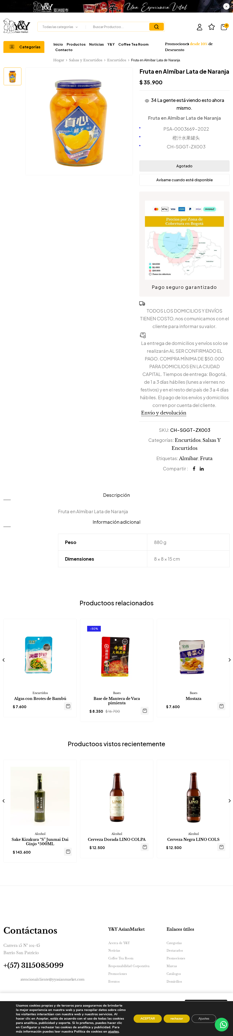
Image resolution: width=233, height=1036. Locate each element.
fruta (206, 458)
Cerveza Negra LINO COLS (193, 839)
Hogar (58, 60)
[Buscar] (156, 27)
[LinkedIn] (202, 468)
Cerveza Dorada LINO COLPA (117, 839)
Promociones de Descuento (189, 47)
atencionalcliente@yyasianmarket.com (52, 979)
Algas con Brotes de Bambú (40, 699)
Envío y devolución (163, 413)
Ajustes (203, 1018)
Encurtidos (116, 60)
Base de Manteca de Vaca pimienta (117, 701)
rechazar (176, 1018)
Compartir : (175, 468)
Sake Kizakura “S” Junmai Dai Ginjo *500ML (40, 841)
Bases (117, 693)
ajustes (113, 1031)
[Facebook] (194, 468)
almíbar (188, 458)
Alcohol (40, 834)
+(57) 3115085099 (33, 965)
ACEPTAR (147, 1018)
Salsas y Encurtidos (85, 60)
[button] (225, 27)
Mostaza (193, 699)
